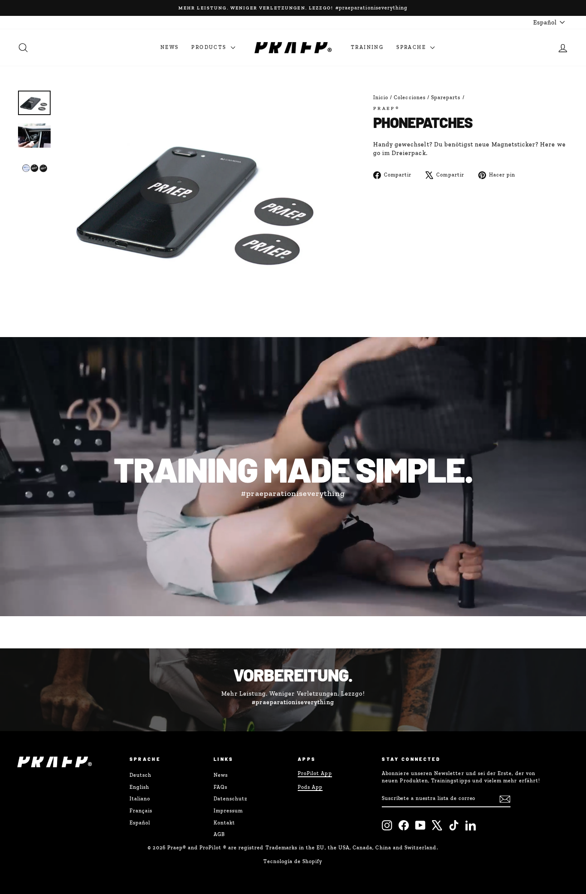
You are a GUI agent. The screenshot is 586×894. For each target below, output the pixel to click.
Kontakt (224, 823)
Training (367, 47)
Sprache (412, 47)
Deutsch (140, 775)
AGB (219, 834)
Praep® (386, 108)
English (139, 787)
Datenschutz (231, 799)
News (169, 47)
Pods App (310, 787)
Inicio (380, 97)
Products (210, 47)
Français (141, 811)
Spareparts (446, 97)
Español (140, 823)
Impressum (228, 811)
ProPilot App (315, 773)
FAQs (220, 787)
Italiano (140, 799)
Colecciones (410, 97)
